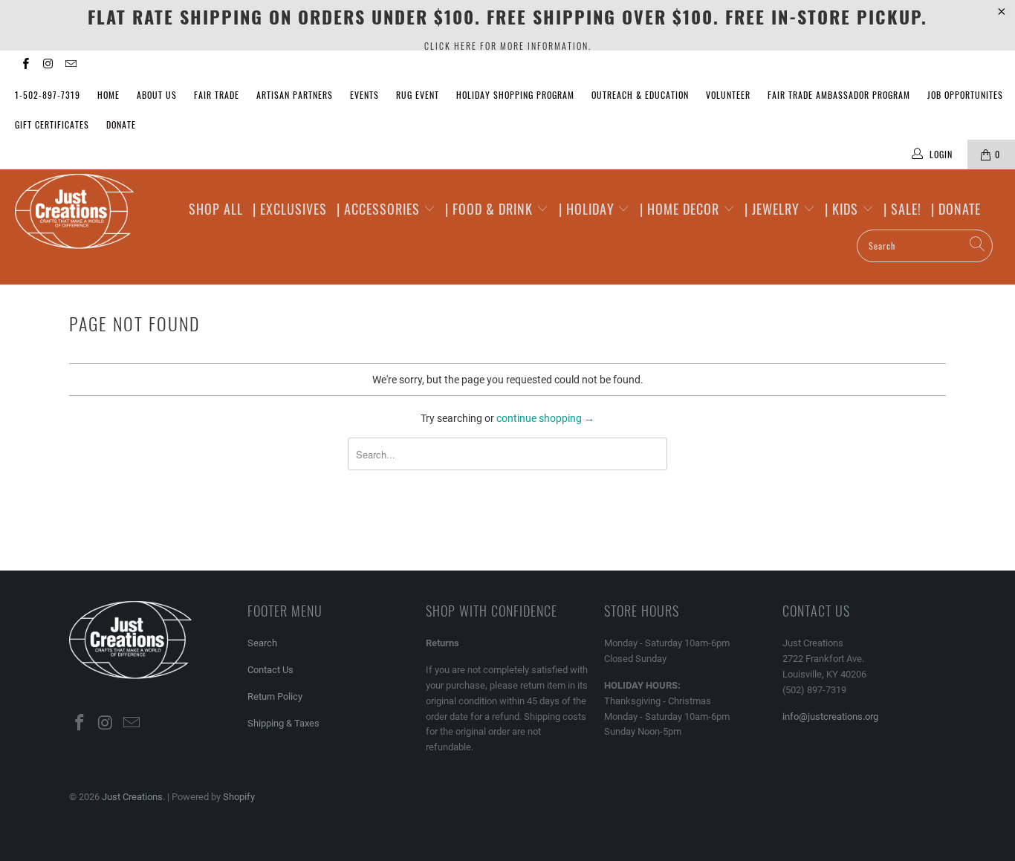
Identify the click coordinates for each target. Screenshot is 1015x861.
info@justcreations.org (830, 716)
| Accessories (380, 208)
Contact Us (270, 669)
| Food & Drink (490, 208)
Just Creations (132, 796)
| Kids (843, 208)
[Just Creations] (89, 212)
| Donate (956, 208)
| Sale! (902, 208)
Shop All (216, 208)
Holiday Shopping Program (515, 94)
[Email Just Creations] (70, 65)
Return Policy (274, 696)
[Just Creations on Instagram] (47, 65)
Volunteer (728, 94)
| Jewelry (774, 208)
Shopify (239, 796)
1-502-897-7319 (47, 94)
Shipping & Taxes (283, 723)
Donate (121, 124)
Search (262, 643)
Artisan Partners (294, 94)
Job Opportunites (965, 94)
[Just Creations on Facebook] (25, 65)
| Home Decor (681, 208)
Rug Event (417, 94)
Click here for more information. (507, 45)
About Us (157, 94)
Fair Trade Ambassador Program (839, 94)
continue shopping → (545, 418)
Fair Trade (216, 94)
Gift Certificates (52, 124)
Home (108, 94)
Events (364, 94)
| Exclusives (290, 208)
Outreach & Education (640, 94)
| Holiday (588, 208)
